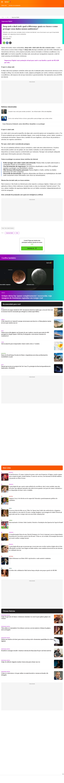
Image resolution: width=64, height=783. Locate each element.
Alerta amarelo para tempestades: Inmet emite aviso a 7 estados (20, 343)
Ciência (3, 319)
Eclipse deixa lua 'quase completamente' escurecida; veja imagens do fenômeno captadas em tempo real (27, 297)
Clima (2, 342)
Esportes (3, 353)
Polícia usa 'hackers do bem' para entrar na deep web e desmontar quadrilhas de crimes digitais (27, 640)
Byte (8, 17)
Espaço (3, 292)
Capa (3, 17)
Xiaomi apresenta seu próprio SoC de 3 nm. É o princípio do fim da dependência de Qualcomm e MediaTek (26, 367)
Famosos (11, 472)
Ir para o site (7, 2)
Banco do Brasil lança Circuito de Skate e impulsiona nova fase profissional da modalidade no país (24, 356)
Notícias (11, 556)
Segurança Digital (15, 17)
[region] (32, 779)
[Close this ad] (63, 774)
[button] (2, 2)
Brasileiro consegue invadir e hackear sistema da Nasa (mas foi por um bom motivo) (26, 650)
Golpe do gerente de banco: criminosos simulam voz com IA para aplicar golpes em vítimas (25, 617)
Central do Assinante (14, 5)
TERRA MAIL (4, 5)
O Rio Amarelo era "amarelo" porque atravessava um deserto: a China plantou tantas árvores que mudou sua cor (26, 322)
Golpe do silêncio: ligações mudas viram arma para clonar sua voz (20, 662)
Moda (10, 508)
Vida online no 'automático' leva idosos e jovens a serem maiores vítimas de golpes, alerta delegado (26, 628)
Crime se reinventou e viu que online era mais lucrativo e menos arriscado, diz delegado (24, 674)
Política (11, 496)
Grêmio (10, 520)
